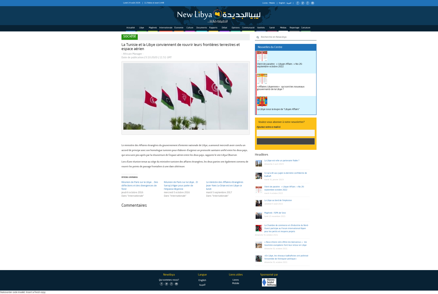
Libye (141, 28)
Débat (224, 28)
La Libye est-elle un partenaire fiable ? (281, 161)
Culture (189, 28)
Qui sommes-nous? (169, 280)
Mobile (272, 3)
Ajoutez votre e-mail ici (268, 127)
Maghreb (153, 28)
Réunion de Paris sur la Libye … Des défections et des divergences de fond (139, 185)
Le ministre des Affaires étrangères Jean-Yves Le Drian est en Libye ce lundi (224, 185)
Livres (265, 3)
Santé (272, 28)
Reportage (294, 28)
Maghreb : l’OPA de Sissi (275, 213)
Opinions (236, 28)
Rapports (213, 28)
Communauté (248, 28)
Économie (178, 28)
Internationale (165, 28)
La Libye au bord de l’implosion (278, 201)
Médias (283, 28)
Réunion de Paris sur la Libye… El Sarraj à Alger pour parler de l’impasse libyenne (181, 185)
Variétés (261, 28)
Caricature (305, 28)
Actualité (130, 28)
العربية (289, 3)
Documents (201, 28)
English (282, 3)
